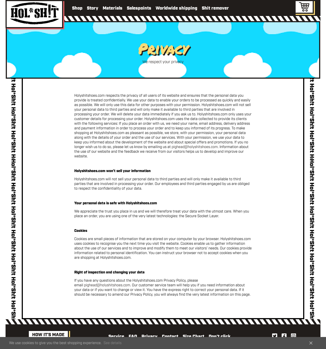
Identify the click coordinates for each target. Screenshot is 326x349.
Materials (112, 8)
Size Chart (193, 336)
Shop (77, 8)
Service (116, 336)
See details (113, 343)
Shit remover (215, 8)
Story (92, 8)
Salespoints (139, 8)
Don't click (219, 336)
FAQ (133, 336)
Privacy (149, 336)
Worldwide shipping (176, 8)
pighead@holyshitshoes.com (195, 147)
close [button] (311, 343)
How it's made (48, 335)
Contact (170, 336)
